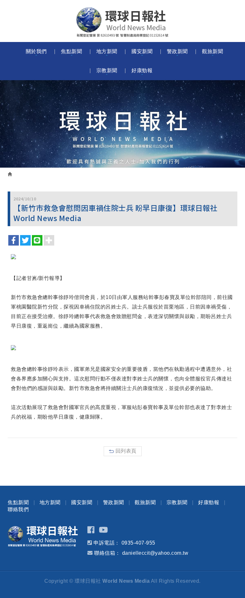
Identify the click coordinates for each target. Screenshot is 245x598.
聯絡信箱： (107, 553)
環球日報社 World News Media (122, 22)
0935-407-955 (138, 543)
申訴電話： (106, 543)
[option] (122, 124)
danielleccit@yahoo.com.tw (155, 553)
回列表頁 (126, 451)
